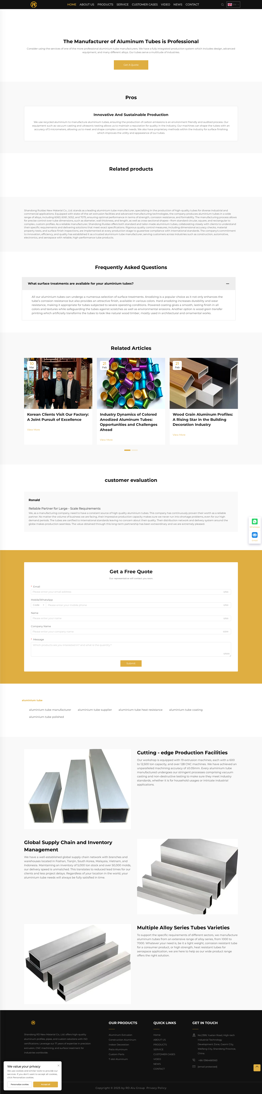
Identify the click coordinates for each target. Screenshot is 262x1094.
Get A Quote (131, 64)
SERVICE (123, 4)
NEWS (177, 4)
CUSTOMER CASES (145, 4)
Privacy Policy (156, 1087)
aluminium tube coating (186, 709)
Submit (131, 663)
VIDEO (165, 4)
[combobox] (38, 605)
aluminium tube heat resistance (141, 709)
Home (71, 4)
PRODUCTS (105, 4)
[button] (127, 450)
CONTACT (192, 4)
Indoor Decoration (119, 1044)
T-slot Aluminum (118, 1059)
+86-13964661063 (207, 1060)
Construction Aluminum (122, 1039)
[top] (257, 1067)
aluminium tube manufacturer (50, 709)
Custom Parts (116, 1054)
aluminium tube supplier (95, 709)
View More (33, 429)
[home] (34, 4)
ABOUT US (87, 4)
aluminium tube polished (46, 717)
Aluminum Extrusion (120, 1034)
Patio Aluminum (118, 1049)
